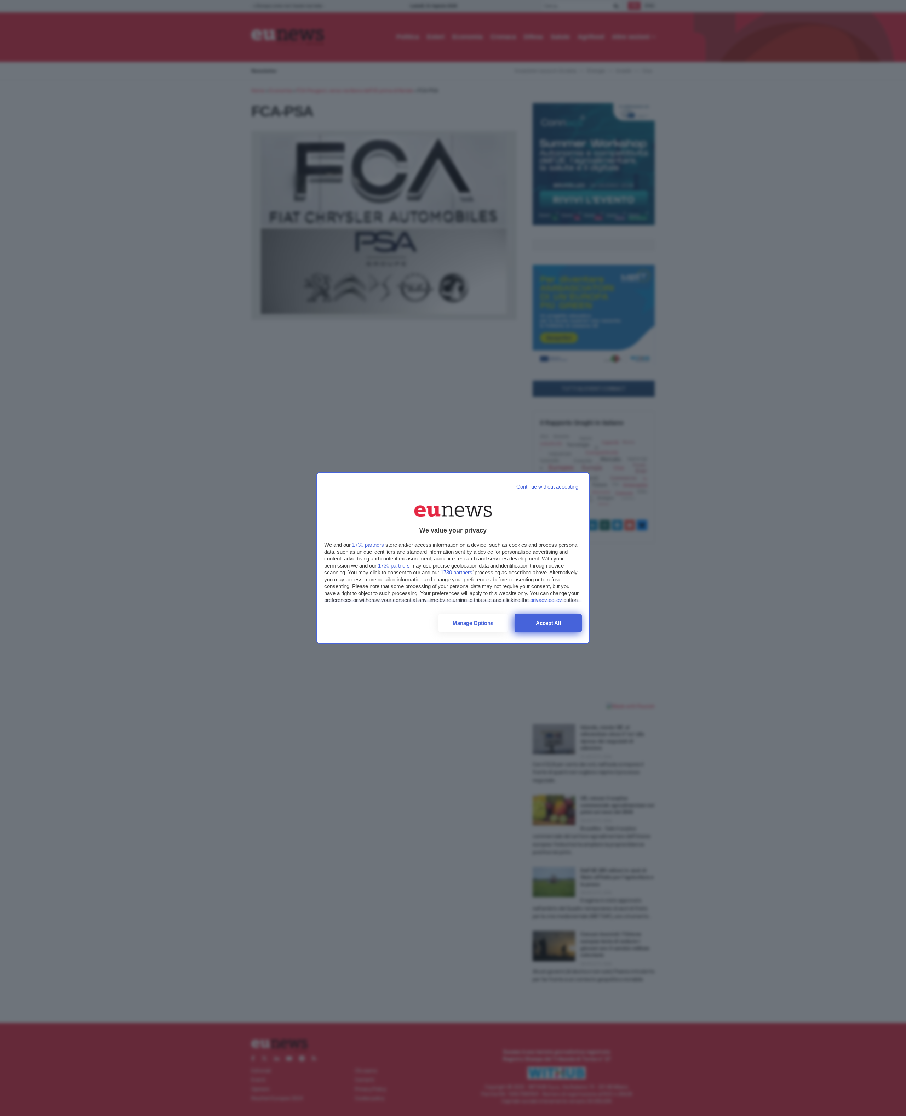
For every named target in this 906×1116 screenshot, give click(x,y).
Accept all (548, 623)
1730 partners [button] (368, 545)
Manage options (473, 623)
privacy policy (546, 600)
